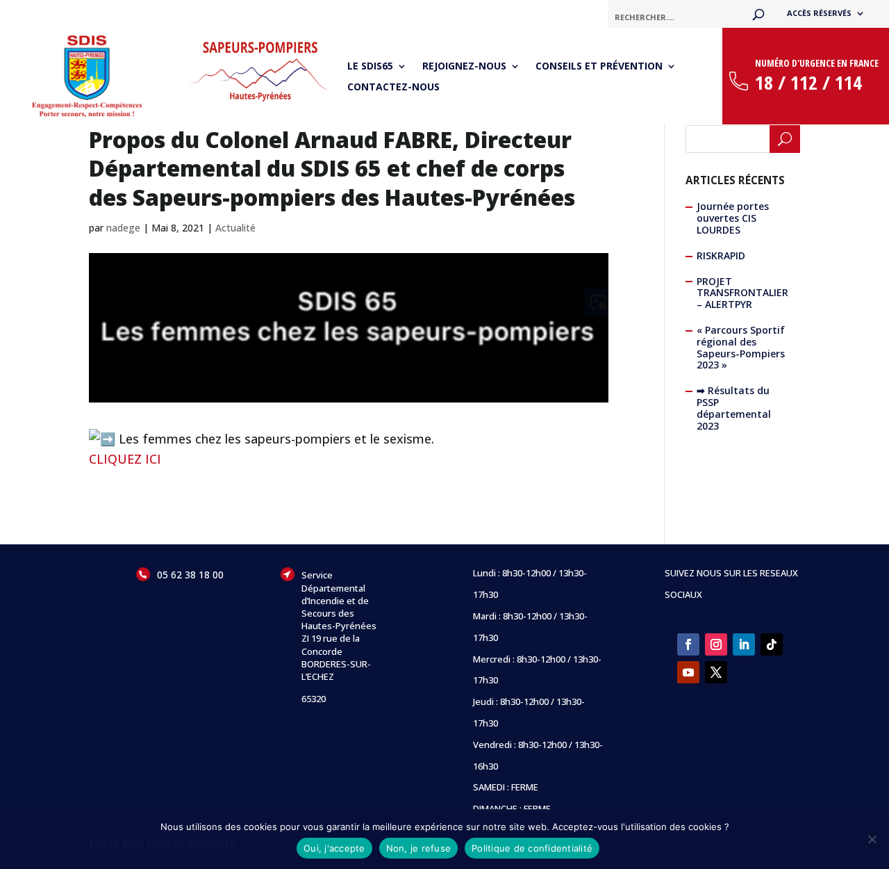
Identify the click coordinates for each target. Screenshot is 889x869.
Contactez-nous (393, 87)
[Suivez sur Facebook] (688, 644)
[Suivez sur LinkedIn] (744, 644)
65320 (313, 698)
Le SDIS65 (370, 66)
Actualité (235, 227)
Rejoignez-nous (464, 66)
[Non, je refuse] (872, 839)
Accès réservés (819, 13)
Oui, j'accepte (334, 848)
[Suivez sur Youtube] (688, 672)
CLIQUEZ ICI (125, 458)
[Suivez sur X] (716, 672)
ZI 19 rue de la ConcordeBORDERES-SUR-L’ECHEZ (336, 657)
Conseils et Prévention (599, 66)
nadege (123, 227)
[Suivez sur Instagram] (716, 644)
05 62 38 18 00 (190, 574)
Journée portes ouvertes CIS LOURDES (733, 218)
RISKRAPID (721, 255)
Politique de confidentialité (532, 848)
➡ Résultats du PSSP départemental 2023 (734, 408)
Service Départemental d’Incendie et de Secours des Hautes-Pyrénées (338, 600)
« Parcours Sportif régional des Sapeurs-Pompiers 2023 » (741, 347)
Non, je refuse (418, 848)
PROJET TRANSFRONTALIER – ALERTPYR (742, 293)
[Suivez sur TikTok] (772, 644)
